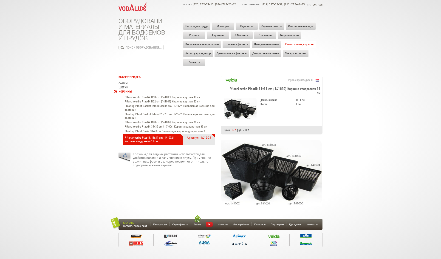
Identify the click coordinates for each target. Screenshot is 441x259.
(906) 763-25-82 (225, 4)
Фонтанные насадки (301, 26)
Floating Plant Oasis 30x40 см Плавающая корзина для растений (164, 131)
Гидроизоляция (289, 35)
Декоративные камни (265, 53)
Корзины (125, 91)
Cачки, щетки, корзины (299, 44)
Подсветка (246, 26)
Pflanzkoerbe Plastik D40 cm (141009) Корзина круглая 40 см (162, 122)
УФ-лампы (242, 35)
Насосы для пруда (196, 26)
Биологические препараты (202, 44)
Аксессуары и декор (198, 53)
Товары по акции (295, 53)
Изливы (194, 35)
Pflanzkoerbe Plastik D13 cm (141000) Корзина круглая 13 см (162, 97)
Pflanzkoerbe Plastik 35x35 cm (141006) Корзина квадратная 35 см (165, 126)
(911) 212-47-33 (294, 4)
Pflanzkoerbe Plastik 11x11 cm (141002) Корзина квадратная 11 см (149, 139)
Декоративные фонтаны (232, 53)
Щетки (123, 87)
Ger (320, 4)
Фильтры (223, 26)
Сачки (123, 83)
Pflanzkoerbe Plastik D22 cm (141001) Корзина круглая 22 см (162, 101)
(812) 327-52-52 (272, 4)
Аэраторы (218, 35)
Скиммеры (265, 35)
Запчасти (194, 62)
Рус (309, 4)
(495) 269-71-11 (203, 4)
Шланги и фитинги (236, 44)
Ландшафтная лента (266, 44)
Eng (315, 4)
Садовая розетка (271, 26)
